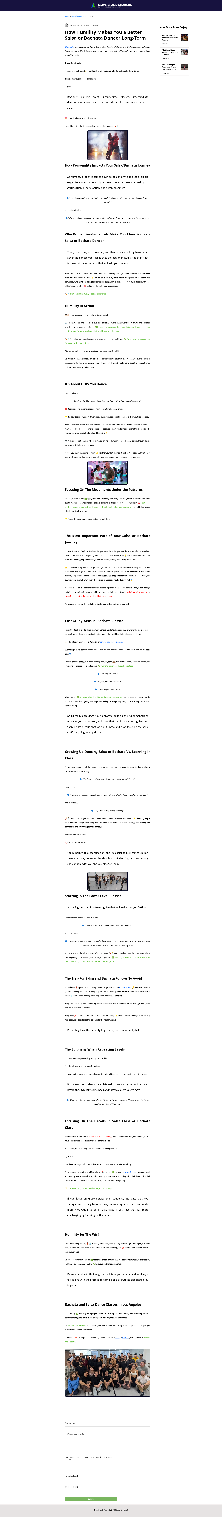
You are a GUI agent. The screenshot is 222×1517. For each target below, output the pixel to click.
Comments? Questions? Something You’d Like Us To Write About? (88, 1458)
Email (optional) (71, 1487)
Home (67, 16)
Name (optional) (72, 1476)
